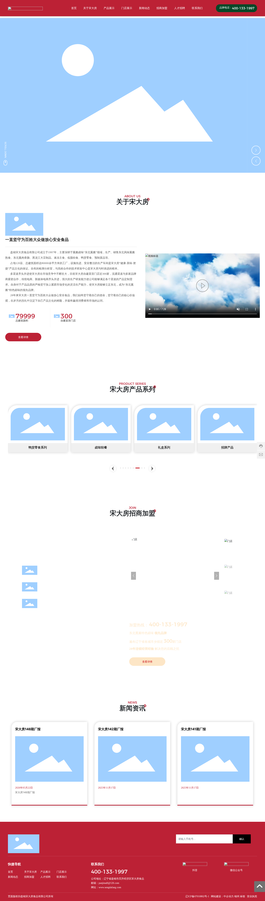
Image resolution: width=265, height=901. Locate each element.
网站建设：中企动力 (222, 896)
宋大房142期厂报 (110, 729)
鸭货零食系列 (37, 447)
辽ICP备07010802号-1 (197, 896)
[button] (255, 150)
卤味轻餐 (101, 447)
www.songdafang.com (110, 887)
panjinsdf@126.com (109, 883)
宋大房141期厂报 (193, 729)
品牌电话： (225, 7)
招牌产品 (227, 447)
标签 (242, 896)
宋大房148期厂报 (28, 729)
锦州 (236, 896)
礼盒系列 (164, 447)
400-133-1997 (243, 8)
